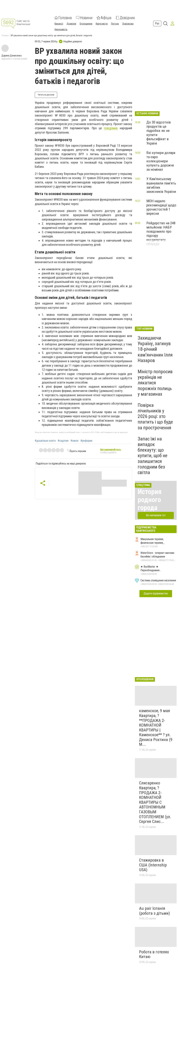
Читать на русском (46, 95)
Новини (86, 18)
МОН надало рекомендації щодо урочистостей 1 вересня (161, 207)
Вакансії (59, 23)
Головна (65, 18)
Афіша (106, 18)
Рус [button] (157, 23)
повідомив (111, 128)
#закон (74, 440)
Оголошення (86, 23)
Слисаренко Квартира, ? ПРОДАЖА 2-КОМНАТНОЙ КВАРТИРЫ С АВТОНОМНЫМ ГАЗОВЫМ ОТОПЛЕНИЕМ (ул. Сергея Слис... (155, 802)
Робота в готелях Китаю (154, 954)
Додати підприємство (156, 593)
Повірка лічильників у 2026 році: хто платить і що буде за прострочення (155, 416)
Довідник (127, 18)
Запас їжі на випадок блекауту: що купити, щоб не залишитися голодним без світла (152, 455)
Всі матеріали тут (156, 515)
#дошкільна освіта (45, 440)
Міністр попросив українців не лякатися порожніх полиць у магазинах (155, 383)
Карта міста (102, 23)
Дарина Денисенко (11, 55)
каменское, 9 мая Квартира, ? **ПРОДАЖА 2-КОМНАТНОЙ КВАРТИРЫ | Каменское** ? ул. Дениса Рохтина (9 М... (155, 727)
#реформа (86, 440)
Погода (115, 23)
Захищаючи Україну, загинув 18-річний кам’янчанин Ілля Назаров (155, 349)
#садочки (63, 440)
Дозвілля (71, 23)
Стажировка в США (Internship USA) (153, 865)
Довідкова (128, 23)
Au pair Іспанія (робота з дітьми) (154, 911)
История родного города (149, 500)
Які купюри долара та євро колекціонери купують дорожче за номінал (160, 161)
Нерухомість (61, 29)
